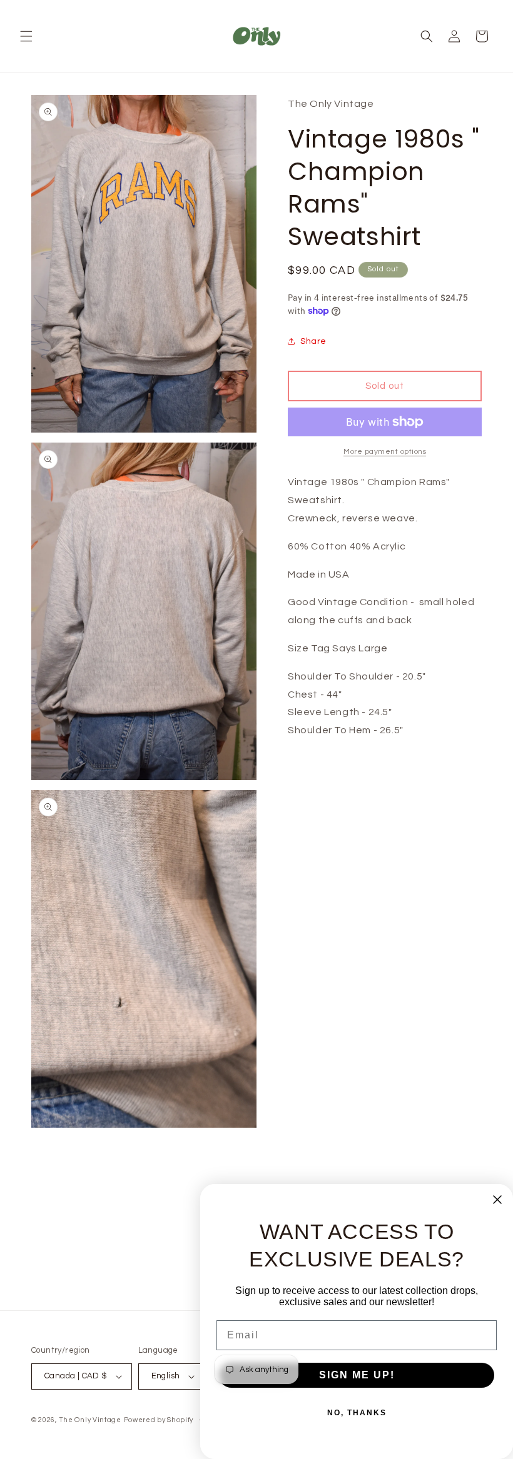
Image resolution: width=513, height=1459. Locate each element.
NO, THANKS (357, 1412)
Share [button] (313, 341)
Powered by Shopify (159, 1419)
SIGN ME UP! (357, 1375)
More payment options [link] (384, 452)
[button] (26, 36)
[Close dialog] (497, 1199)
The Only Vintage (90, 1419)
